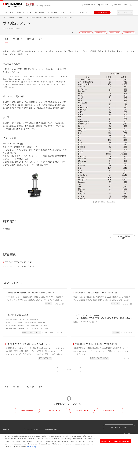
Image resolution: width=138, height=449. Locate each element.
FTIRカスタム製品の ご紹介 (123, 237)
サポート (42, 39)
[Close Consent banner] (135, 436)
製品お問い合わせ (55, 410)
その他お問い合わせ (110, 410)
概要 (6, 39)
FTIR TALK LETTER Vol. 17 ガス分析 (19, 266)
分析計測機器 (30, 4)
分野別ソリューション (32, 429)
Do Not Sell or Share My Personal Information (115, 441)
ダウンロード (17, 39)
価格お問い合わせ (27, 410)
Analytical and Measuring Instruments (38, 6)
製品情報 (6, 429)
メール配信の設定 (120, 427)
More (69, 369)
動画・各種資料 (51, 429)
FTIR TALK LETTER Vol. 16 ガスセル (19, 262)
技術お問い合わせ (82, 410)
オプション (30, 39)
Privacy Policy (31, 447)
